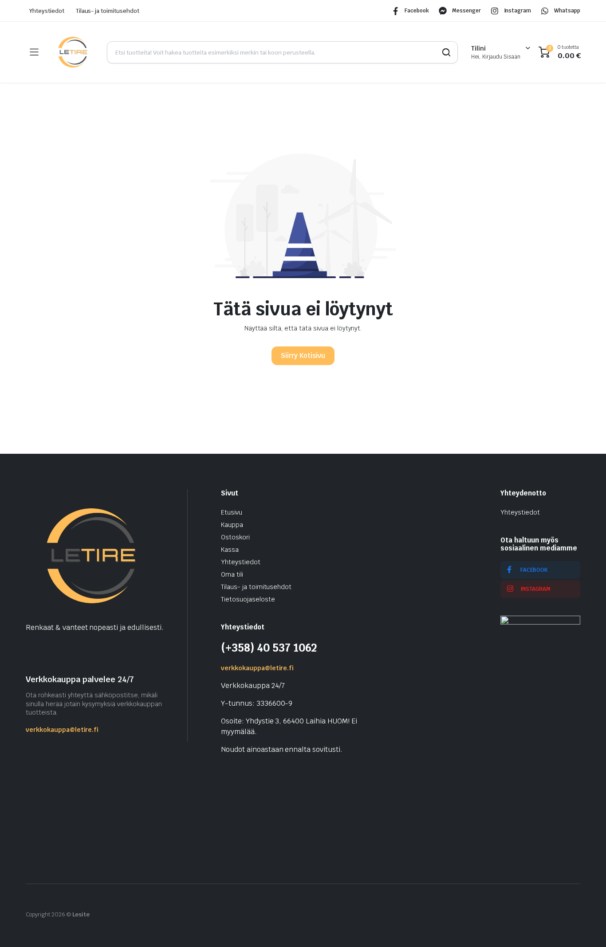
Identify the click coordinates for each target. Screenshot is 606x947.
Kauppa (232, 525)
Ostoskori (235, 537)
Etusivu (231, 512)
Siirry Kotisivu (303, 355)
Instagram (517, 10)
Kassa (230, 550)
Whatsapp (567, 10)
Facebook (417, 10)
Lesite (81, 914)
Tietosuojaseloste (248, 599)
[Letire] (72, 52)
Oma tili (232, 574)
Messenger (466, 10)
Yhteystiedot (46, 11)
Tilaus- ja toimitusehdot (107, 11)
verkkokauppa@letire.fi (62, 730)
